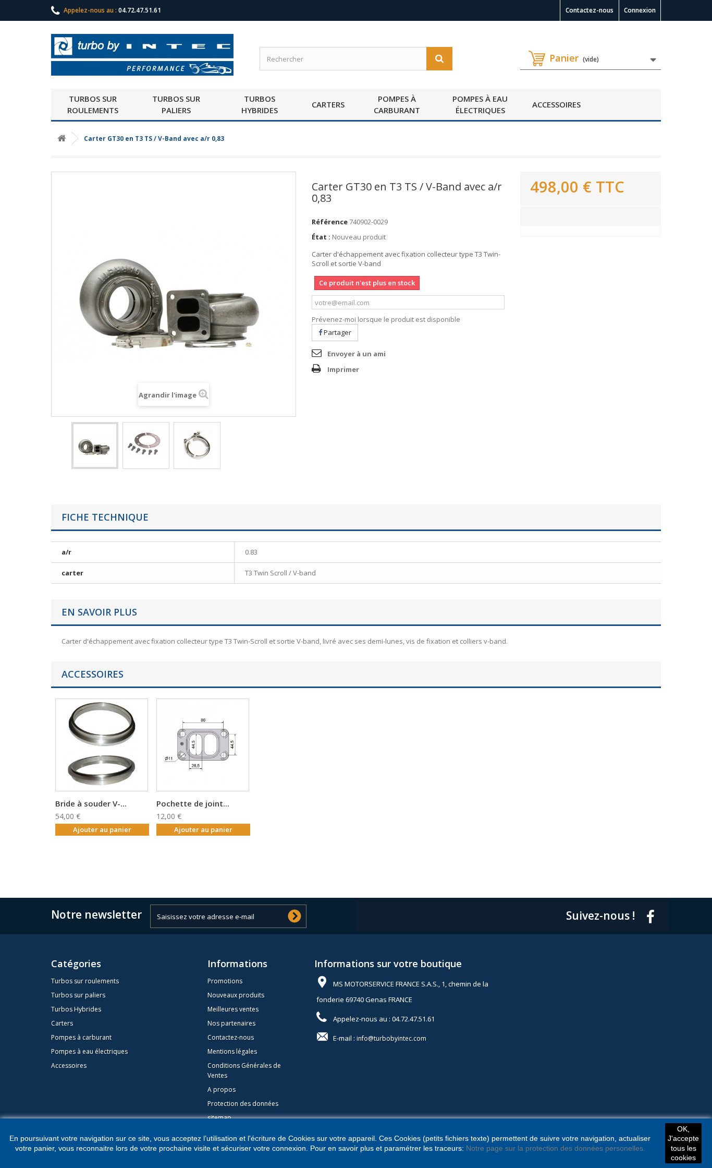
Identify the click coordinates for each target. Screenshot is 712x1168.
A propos (221, 1089)
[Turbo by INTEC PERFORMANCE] (147, 55)
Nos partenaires (231, 1023)
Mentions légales (232, 1051)
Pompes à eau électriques (480, 104)
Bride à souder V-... (91, 803)
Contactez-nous (589, 10)
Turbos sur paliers (176, 104)
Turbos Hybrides (259, 104)
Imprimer (343, 369)
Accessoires (556, 104)
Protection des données (242, 1103)
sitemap (219, 1117)
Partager (336, 332)
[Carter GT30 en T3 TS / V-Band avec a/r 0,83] (95, 445)
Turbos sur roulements (92, 104)
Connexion (640, 10)
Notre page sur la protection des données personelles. (555, 1148)
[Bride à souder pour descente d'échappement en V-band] (101, 745)
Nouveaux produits (235, 995)
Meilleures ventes (233, 1009)
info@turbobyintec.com (391, 1038)
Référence (330, 221)
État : (321, 237)
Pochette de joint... (192, 803)
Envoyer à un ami (356, 353)
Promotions (224, 981)
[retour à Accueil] (61, 138)
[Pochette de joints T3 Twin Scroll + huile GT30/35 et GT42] (202, 745)
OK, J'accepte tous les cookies (683, 1143)
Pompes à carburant (397, 104)
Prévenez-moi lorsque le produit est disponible (386, 319)
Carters (328, 104)
